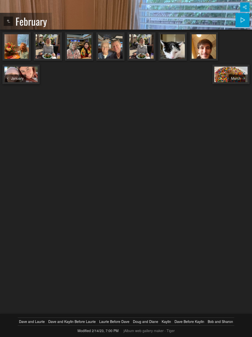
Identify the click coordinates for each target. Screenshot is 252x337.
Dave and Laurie (32, 321)
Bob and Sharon (220, 321)
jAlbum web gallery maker (144, 330)
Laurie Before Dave (114, 321)
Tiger (171, 330)
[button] (6, 331)
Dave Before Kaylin (189, 321)
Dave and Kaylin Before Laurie (72, 321)
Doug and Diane (145, 321)
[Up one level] (8, 21)
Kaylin (166, 321)
